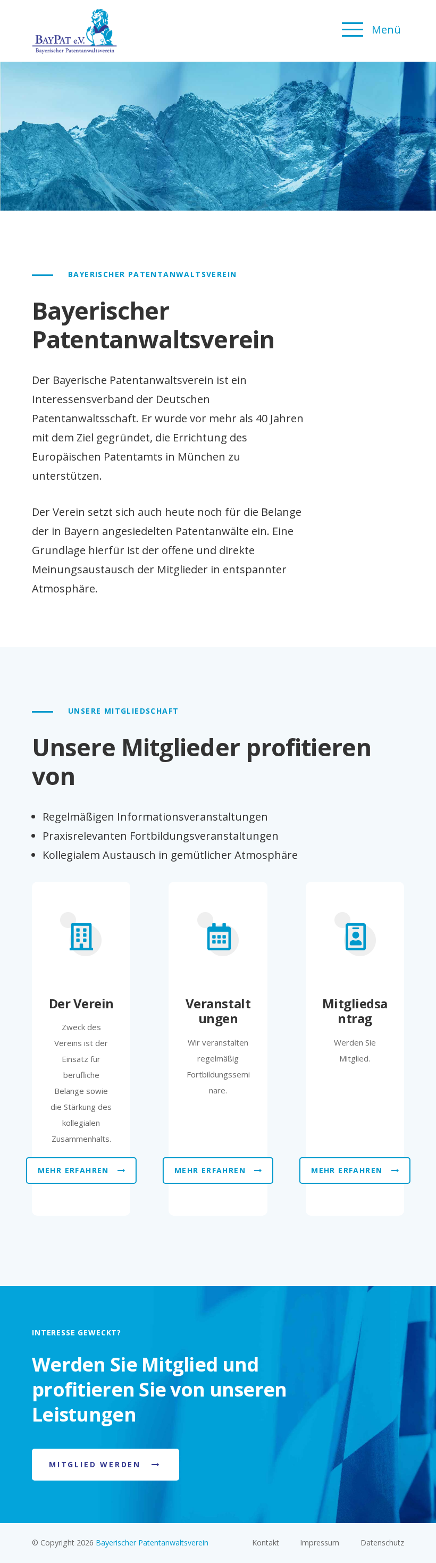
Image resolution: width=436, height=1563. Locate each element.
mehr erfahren (73, 1170)
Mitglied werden (95, 1464)
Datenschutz (382, 1542)
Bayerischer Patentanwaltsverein (152, 1542)
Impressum (319, 1542)
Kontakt (265, 1542)
